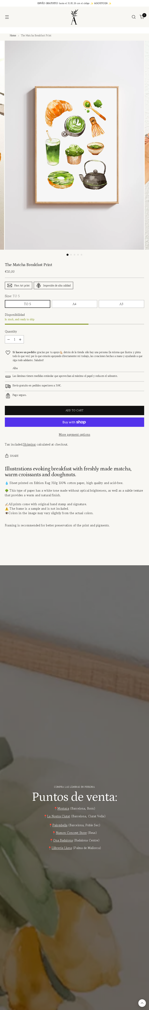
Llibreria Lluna (62, 848)
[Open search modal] (134, 17)
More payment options (74, 434)
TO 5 (27, 304)
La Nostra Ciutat (58, 816)
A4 (74, 304)
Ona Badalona (63, 840)
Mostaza (63, 808)
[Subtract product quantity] (8, 339)
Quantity (11, 331)
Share (14, 456)
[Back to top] (142, 1003)
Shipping (29, 444)
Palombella (59, 825)
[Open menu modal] (7, 17)
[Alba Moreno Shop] (74, 17)
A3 (121, 304)
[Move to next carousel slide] (141, 555)
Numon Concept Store (71, 833)
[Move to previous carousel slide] (132, 556)
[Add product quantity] (20, 339)
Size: (12, 296)
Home (13, 35)
